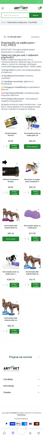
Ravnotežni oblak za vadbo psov (32, 227)
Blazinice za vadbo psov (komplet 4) (32, 180)
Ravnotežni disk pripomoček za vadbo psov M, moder (32, 273)
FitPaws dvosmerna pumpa (11, 180)
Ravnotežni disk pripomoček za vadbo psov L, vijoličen (10, 227)
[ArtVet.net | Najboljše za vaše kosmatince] (21, 8)
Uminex (14, 413)
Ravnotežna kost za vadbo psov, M (32, 134)
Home (3, 22)
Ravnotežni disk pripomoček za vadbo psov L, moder (11, 319)
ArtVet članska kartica (11, 134)
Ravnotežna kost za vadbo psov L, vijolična (11, 273)
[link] (17, 117)
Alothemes (21, 415)
